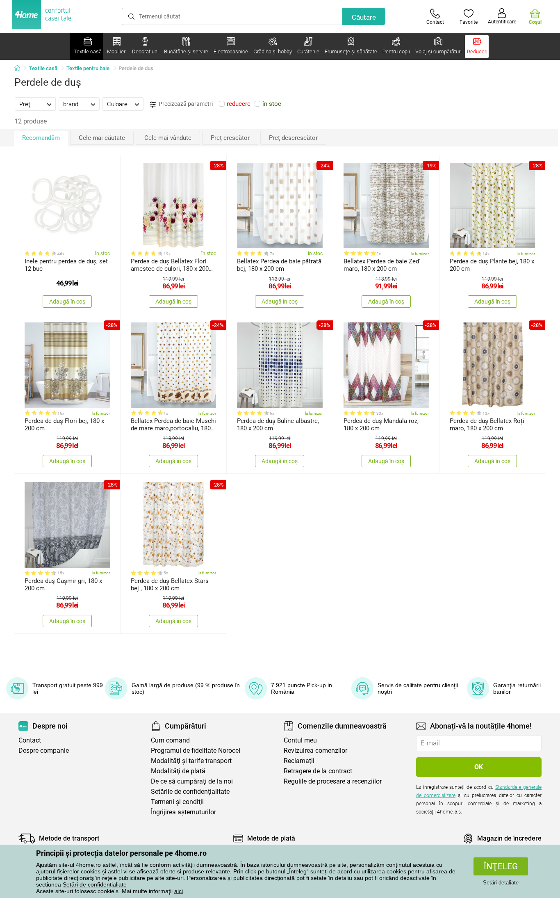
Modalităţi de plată (178, 771)
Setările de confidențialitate (190, 791)
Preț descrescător (293, 138)
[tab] (35, 104)
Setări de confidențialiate (95, 884)
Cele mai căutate (102, 138)
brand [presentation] (70, 104)
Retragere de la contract (318, 771)
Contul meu (300, 740)
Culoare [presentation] (117, 104)
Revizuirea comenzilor (315, 750)
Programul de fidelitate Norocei (195, 750)
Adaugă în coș (67, 301)
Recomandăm (41, 138)
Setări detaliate (501, 883)
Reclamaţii (299, 761)
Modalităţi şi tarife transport (191, 761)
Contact (29, 740)
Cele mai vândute (167, 138)
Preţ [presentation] (24, 104)
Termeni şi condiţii (177, 802)
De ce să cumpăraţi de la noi (192, 781)
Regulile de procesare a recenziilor (333, 781)
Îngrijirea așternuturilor (183, 812)
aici (178, 891)
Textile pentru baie (87, 68)
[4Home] (20, 68)
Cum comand (170, 740)
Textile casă (43, 68)
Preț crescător (230, 138)
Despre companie (43, 750)
